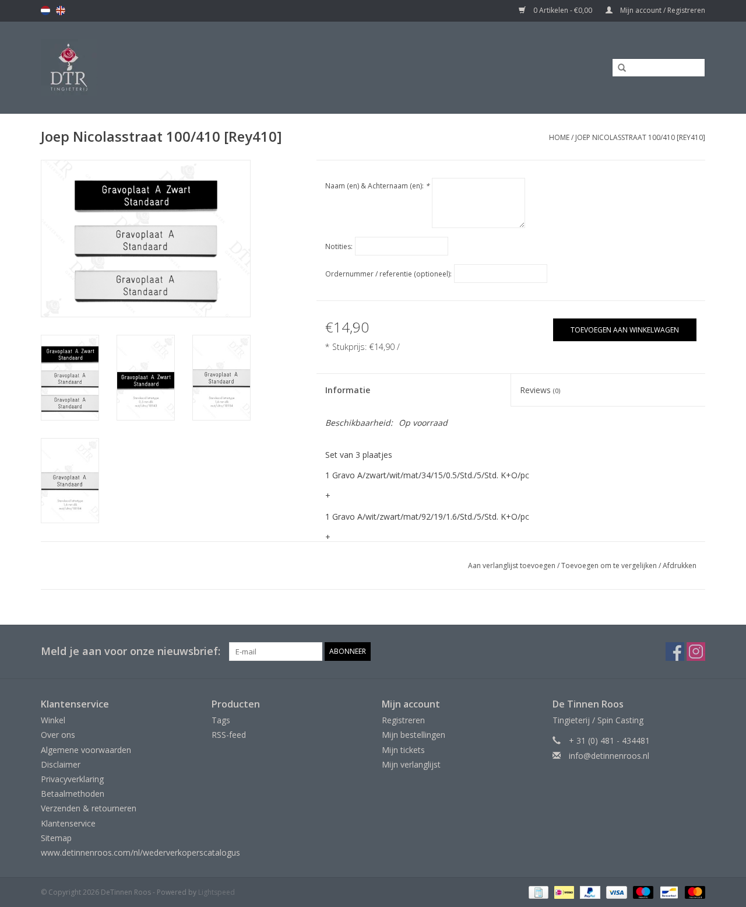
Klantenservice (68, 823)
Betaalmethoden (72, 793)
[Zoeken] (618, 68)
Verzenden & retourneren (88, 808)
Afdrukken (679, 565)
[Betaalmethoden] (537, 892)
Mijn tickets (403, 749)
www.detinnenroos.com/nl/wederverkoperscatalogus (140, 852)
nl (45, 10)
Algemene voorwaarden (86, 749)
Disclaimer (60, 764)
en (60, 10)
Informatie (347, 389)
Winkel (53, 720)
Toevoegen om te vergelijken (610, 565)
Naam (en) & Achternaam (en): (377, 186)
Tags (221, 720)
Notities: (339, 246)
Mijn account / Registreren (661, 10)
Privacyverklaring (72, 779)
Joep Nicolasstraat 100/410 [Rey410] (640, 137)
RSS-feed (229, 734)
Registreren (403, 720)
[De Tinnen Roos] (161, 67)
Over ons (58, 734)
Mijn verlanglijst (411, 764)
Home (559, 137)
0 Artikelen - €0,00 (563, 10)
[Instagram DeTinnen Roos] (696, 651)
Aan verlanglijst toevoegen (511, 565)
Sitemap (56, 837)
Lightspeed (216, 892)
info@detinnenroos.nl (609, 755)
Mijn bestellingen (413, 734)
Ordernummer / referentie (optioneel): (388, 274)
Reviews (540, 389)
